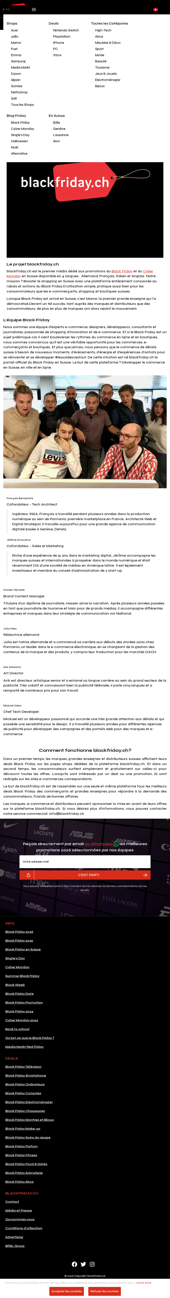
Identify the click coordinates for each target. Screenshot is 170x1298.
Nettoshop (19, 92)
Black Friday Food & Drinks (26, 1164)
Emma (16, 55)
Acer (14, 30)
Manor (16, 43)
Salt (14, 98)
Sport (99, 49)
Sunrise (16, 86)
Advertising (14, 1237)
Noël (14, 147)
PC (55, 49)
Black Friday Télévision (23, 1067)
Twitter (83, 1264)
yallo (14, 36)
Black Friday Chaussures (25, 1111)
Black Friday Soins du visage (27, 1137)
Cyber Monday (22, 129)
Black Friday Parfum (21, 1146)
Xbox (57, 55)
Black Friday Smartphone (25, 1075)
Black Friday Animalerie (24, 1173)
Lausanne (61, 135)
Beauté (100, 61)
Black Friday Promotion (24, 1002)
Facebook (74, 1264)
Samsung (18, 61)
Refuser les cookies (105, 1291)
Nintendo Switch (66, 30)
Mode (99, 55)
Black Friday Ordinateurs (25, 1084)
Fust (14, 49)
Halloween (19, 141)
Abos (99, 36)
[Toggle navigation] (34, 11)
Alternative (19, 154)
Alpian (15, 80)
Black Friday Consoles (23, 1093)
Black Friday (20, 123)
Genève (59, 129)
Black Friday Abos (19, 1182)
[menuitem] (24, 30)
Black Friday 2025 (19, 940)
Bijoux (100, 86)
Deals (54, 23)
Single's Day (20, 135)
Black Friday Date (19, 994)
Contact (12, 1202)
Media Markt (20, 67)
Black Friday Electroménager (29, 1102)
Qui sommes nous (20, 1219)
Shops (12, 23)
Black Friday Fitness (21, 1155)
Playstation (61, 36)
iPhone (58, 43)
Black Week (15, 985)
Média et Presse (18, 1210)
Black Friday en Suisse (23, 949)
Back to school (17, 1029)
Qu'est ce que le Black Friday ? (29, 1038)
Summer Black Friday (22, 976)
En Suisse (57, 116)
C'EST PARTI (88, 875)
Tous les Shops (22, 105)
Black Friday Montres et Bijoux (29, 1120)
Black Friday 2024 (19, 1011)
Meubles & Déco (108, 43)
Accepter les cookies (67, 1291)
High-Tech (103, 30)
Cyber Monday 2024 (21, 1020)
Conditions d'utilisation (23, 1228)
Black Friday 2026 (19, 932)
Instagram (92, 1264)
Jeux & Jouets (106, 74)
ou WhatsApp (99, 843)
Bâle (56, 123)
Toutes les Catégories (109, 23)
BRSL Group (15, 1246)
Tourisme (102, 67)
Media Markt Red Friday (24, 1047)
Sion (56, 141)
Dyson (16, 74)
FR (8, 9)
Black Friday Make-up (22, 1129)
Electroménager (107, 80)
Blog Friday (16, 116)
